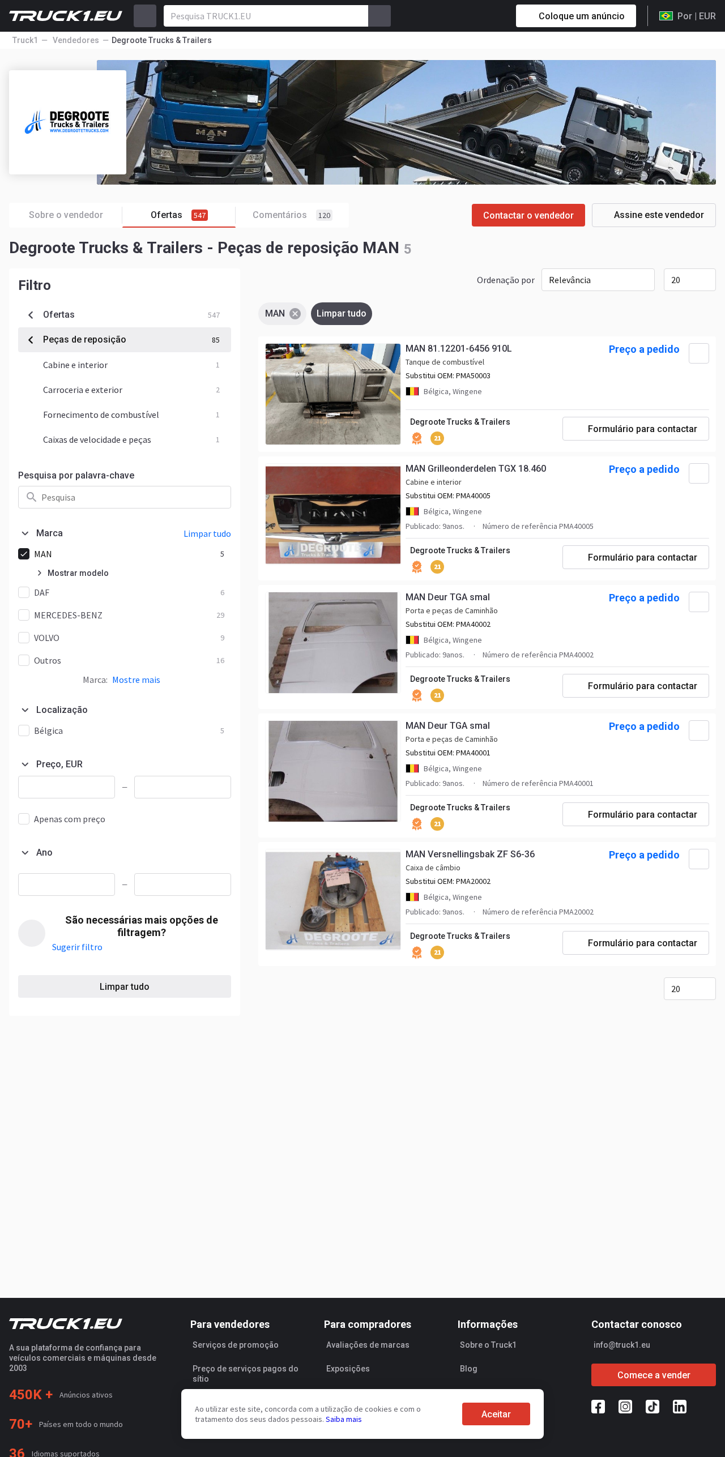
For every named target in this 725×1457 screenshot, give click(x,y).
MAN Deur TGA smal (448, 597)
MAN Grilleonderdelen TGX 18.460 (476, 468)
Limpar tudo (125, 986)
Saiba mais (344, 1419)
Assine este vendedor (659, 215)
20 (675, 279)
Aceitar (496, 1414)
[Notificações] (467, 16)
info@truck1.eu (622, 1344)
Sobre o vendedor (66, 215)
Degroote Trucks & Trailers (460, 421)
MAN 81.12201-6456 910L (459, 348)
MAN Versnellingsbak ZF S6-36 (470, 854)
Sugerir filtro (77, 946)
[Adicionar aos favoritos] (699, 353)
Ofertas (178, 215)
